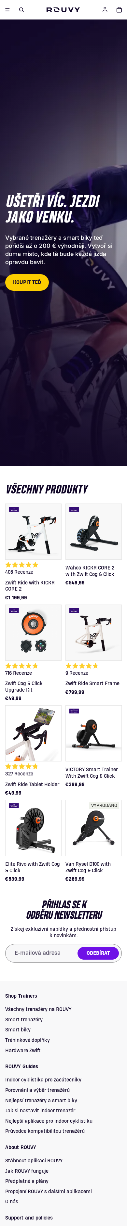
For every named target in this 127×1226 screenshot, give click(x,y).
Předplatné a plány (27, 1181)
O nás (11, 1201)
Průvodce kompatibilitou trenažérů (45, 1131)
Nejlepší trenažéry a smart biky (41, 1100)
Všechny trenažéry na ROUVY (38, 1009)
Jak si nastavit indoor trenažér (40, 1110)
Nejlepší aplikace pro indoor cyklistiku (48, 1120)
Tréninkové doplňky (27, 1039)
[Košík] (119, 10)
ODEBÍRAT (98, 953)
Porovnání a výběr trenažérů (37, 1089)
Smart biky (18, 1029)
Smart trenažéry (24, 1019)
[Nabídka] (7, 9)
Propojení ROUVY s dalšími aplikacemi (48, 1191)
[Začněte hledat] (21, 10)
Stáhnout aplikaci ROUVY (34, 1160)
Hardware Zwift (22, 1050)
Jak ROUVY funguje (27, 1170)
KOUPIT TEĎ (27, 282)
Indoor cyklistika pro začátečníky (43, 1079)
